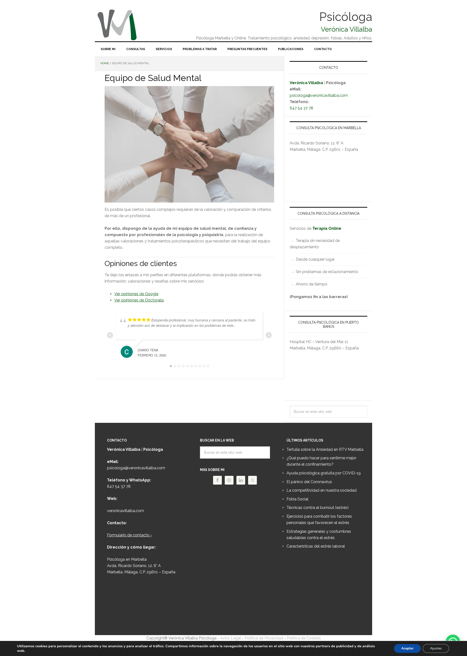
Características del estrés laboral (316, 546)
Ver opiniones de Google (136, 294)
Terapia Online (326, 228)
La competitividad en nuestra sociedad (322, 490)
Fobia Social (297, 499)
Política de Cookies (304, 638)
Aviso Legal (230, 638)
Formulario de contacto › (129, 535)
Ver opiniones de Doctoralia (139, 300)
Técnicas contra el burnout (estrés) (318, 507)
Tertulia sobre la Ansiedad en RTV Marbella (325, 449)
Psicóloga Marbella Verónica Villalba (131, 24)
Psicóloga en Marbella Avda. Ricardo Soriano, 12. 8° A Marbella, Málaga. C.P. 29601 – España (141, 565)
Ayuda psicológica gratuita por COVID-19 (324, 473)
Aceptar (407, 648)
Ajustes (436, 648)
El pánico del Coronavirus (309, 481)
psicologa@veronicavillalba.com (319, 95)
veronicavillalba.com (125, 510)
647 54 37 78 (301, 108)
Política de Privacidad (264, 638)
